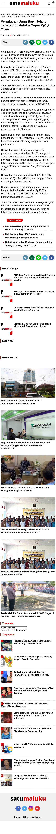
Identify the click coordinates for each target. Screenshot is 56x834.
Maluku (23, 16)
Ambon (8, 14)
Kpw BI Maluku (7, 16)
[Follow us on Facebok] (18, 808)
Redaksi (17, 817)
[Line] (38, 42)
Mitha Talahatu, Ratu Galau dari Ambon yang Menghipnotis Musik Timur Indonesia (33, 715)
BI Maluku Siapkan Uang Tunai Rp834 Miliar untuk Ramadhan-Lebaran (32, 325)
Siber (26, 817)
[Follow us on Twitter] (24, 808)
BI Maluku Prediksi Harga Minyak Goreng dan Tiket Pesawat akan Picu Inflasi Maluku (34, 277)
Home (2, 14)
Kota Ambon (50, 14)
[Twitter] (45, 42)
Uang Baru (31, 16)
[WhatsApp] (32, 42)
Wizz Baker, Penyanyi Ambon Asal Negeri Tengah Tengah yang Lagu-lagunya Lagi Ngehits (34, 762)
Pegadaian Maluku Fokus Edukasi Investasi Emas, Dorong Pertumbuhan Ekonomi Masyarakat (25, 445)
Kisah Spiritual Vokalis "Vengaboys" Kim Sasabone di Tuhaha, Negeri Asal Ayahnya (34, 690)
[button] (53, 1)
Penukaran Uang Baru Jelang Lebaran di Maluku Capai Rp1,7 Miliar (34, 309)
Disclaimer (36, 817)
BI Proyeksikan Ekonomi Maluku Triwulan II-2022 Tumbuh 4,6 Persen (34, 292)
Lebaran (16, 16)
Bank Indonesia (17, 14)
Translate (21, 630)
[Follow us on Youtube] (37, 808)
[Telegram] (25, 42)
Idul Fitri (42, 14)
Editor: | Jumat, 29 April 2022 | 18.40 (15, 35)
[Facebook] (51, 42)
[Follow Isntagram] (30, 808)
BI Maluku (28, 14)
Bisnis (35, 14)
